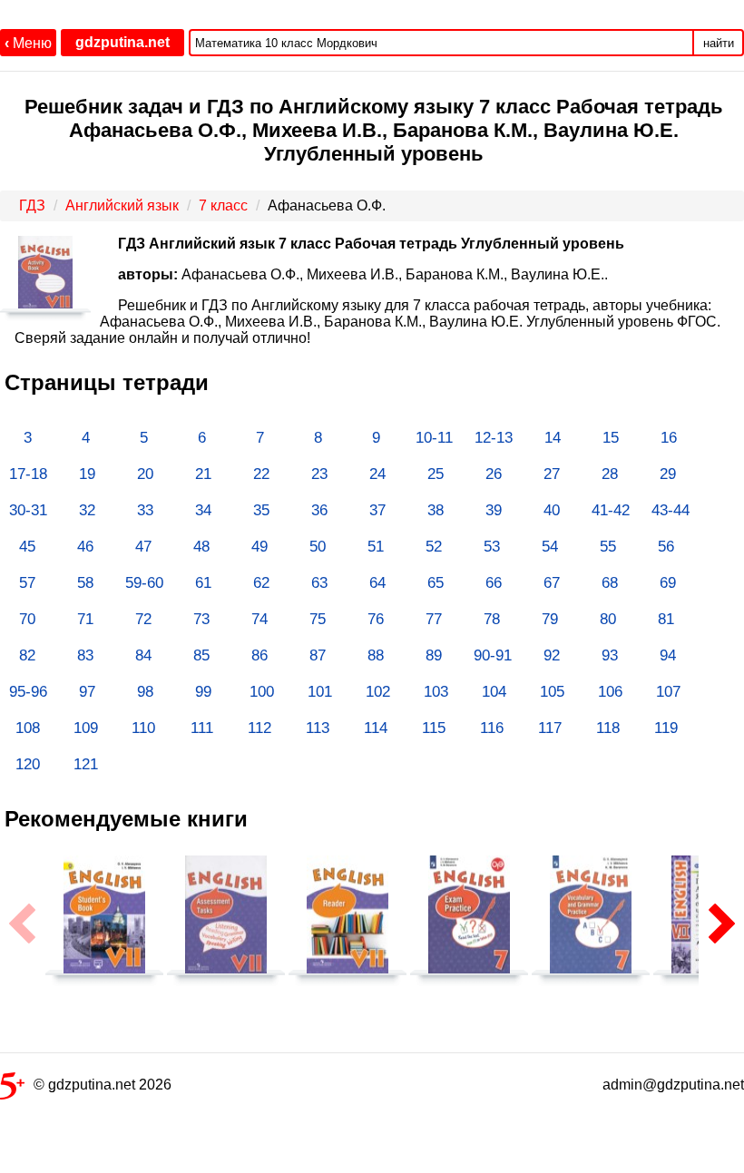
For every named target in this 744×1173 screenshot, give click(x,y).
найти (718, 43)
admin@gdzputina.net (673, 1084)
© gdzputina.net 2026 (102, 1084)
